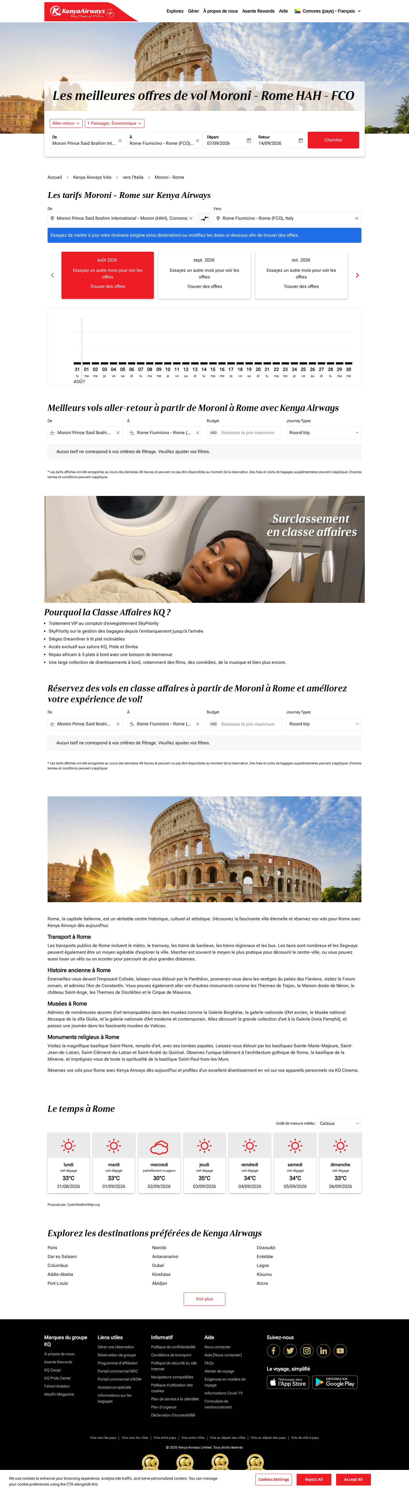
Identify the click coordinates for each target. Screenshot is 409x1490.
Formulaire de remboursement (218, 1404)
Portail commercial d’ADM (119, 1379)
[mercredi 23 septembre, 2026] (285, 363)
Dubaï (158, 1265)
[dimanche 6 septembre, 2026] (131, 363)
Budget (213, 421)
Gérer (193, 11)
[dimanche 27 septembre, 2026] (321, 363)
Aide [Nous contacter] (223, 1355)
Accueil (55, 177)
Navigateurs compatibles (172, 1377)
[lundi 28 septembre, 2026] (330, 363)
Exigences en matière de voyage (224, 1382)
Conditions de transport (171, 1355)
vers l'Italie (133, 177)
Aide (283, 11)
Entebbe (265, 1256)
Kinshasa (161, 1274)
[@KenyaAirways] (290, 1350)
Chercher (333, 140)
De (54, 137)
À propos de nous (220, 11)
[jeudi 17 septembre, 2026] (231, 363)
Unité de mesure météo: (296, 1123)
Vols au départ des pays (268, 1438)
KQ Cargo (52, 1370)
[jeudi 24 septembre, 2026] (294, 363)
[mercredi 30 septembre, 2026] (348, 363)
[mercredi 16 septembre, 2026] (222, 363)
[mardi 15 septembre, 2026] (212, 363)
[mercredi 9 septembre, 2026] (158, 363)
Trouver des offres (107, 286)
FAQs (209, 1363)
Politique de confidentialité (173, 1347)
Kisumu (264, 1274)
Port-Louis (58, 1283)
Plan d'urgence (163, 1407)
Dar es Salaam (62, 1256)
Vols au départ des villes (227, 1438)
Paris (52, 1247)
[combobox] (84, 143)
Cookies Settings (273, 1479)
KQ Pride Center (57, 1378)
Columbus (58, 1265)
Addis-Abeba (60, 1274)
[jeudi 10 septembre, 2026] (167, 363)
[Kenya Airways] (273, 1350)
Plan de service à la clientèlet (175, 1399)
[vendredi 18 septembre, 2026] (240, 363)
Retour (264, 137)
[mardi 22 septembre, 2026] (276, 363)
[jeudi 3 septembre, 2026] (104, 363)
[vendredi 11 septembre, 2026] (176, 363)
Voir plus (204, 1298)
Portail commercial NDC (118, 1371)
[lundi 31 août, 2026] (77, 363)
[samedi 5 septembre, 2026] (122, 363)
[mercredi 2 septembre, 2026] (95, 363)
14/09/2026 (269, 143)
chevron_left (52, 275)
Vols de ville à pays (305, 1438)
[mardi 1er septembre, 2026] (86, 363)
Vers (217, 208)
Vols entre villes (192, 1438)
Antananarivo (165, 1256)
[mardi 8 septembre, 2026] (149, 363)
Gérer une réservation (116, 1347)
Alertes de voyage (219, 1371)
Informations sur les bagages (115, 1398)
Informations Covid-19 (223, 1393)
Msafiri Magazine (59, 1394)
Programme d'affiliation (118, 1363)
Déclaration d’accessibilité (173, 1415)
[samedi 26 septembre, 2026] (312, 363)
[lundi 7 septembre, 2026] (140, 363)
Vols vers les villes (135, 1438)
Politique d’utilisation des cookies (172, 1388)
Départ (212, 137)
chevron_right (357, 275)
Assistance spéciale (114, 1387)
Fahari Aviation (57, 1386)
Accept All (353, 1479)
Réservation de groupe (117, 1355)
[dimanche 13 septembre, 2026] (194, 363)
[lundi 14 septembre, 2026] (204, 363)
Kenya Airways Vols (92, 177)
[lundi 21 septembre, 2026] (267, 363)
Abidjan (159, 1283)
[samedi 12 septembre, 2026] (185, 363)
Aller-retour (63, 123)
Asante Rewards (258, 11)
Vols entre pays (165, 1438)
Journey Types (298, 421)
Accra (262, 1283)
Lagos (263, 1265)
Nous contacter (217, 1347)
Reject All (314, 1479)
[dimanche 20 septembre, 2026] (258, 363)
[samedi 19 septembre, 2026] (249, 363)
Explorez (175, 11)
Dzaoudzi (266, 1247)
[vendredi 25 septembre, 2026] (303, 363)
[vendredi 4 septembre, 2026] (113, 363)
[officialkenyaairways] (307, 1350)
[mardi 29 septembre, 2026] (339, 363)
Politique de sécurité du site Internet (174, 1366)
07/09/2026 (218, 143)
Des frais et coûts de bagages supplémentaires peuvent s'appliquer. (299, 472)
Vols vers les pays (103, 1438)
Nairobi (159, 1247)
